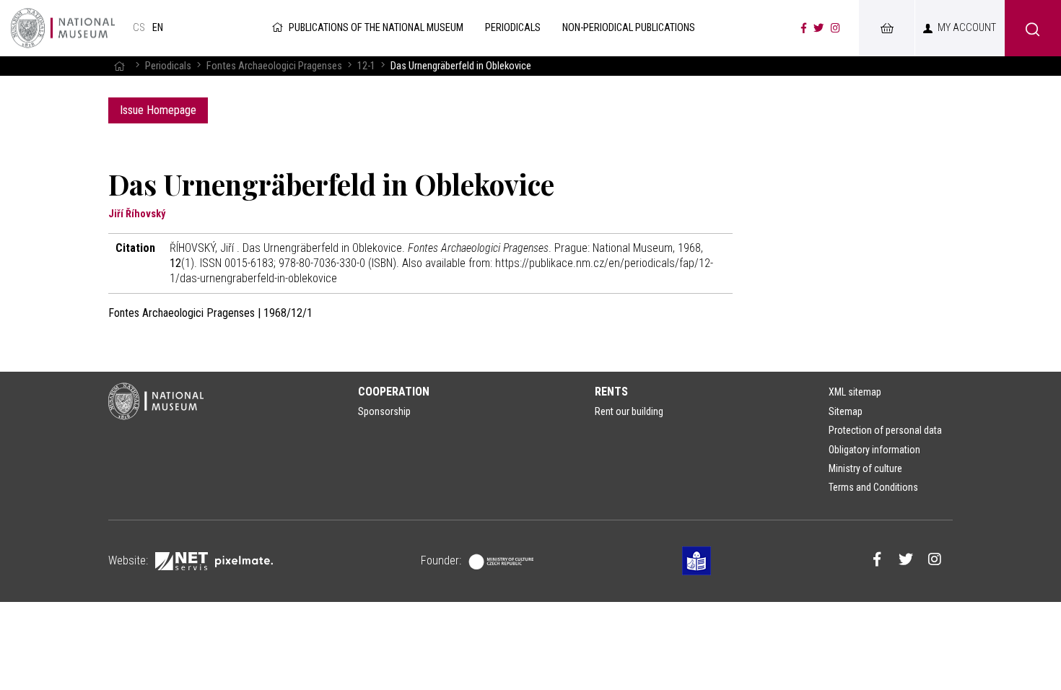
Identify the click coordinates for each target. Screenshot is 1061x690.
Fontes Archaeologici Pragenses (274, 66)
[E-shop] (886, 28)
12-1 (366, 66)
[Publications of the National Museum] (63, 28)
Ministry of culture (865, 468)
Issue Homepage (158, 110)
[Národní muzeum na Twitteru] (818, 28)
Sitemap (846, 411)
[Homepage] (119, 66)
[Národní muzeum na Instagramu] (835, 28)
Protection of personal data (885, 430)
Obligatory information (874, 449)
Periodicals (168, 66)
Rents (611, 391)
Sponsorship (384, 411)
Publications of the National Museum (376, 28)
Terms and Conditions (873, 487)
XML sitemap (855, 392)
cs (139, 28)
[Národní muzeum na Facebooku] (804, 28)
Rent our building (629, 411)
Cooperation (393, 391)
